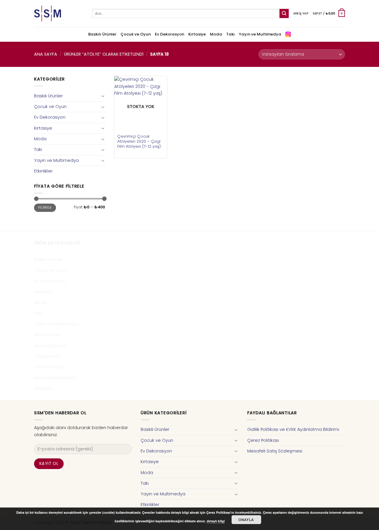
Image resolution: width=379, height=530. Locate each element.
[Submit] (284, 13)
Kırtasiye (197, 34)
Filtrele (45, 207)
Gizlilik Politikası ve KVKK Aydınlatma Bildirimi (293, 429)
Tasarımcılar (47, 356)
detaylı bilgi (216, 521)
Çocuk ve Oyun (136, 34)
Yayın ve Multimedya (260, 34)
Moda (216, 34)
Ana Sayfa (45, 54)
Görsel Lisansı (48, 367)
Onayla (246, 519)
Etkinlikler (43, 171)
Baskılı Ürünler (102, 34)
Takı (230, 34)
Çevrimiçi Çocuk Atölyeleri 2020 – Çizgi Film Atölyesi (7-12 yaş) (139, 141)
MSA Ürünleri (47, 335)
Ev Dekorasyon (169, 34)
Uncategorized (50, 346)
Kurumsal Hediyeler (55, 378)
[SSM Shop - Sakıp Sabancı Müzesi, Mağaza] (58, 13)
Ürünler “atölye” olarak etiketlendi (104, 54)
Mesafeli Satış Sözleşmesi (274, 451)
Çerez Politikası (263, 440)
